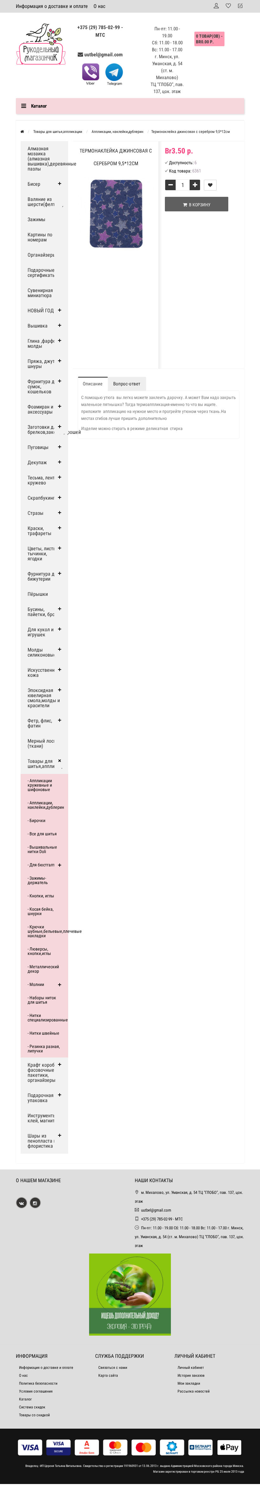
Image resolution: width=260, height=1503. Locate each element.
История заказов (191, 1375)
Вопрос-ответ (126, 384)
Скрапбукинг (41, 498)
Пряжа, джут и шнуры (43, 363)
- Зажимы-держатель (38, 880)
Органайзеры (42, 255)
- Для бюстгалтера (44, 864)
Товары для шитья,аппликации (47, 763)
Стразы (35, 513)
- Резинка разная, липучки (44, 1048)
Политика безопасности (38, 1383)
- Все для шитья (42, 833)
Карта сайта (108, 1375)
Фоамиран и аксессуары (40, 409)
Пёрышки (38, 594)
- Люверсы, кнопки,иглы (39, 951)
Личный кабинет (191, 1367)
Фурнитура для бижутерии (44, 576)
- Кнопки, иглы (41, 895)
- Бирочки (36, 820)
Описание (92, 384)
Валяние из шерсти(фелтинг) (46, 201)
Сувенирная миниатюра (40, 292)
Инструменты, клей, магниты (43, 1118)
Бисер (34, 184)
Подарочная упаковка (41, 1097)
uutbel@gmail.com (103, 55)
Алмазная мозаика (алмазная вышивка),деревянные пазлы (48, 159)
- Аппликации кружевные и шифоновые (40, 785)
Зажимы (36, 219)
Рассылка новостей (194, 1391)
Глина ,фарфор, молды (43, 343)
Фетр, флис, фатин (40, 723)
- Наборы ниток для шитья (42, 1000)
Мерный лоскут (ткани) (44, 743)
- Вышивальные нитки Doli (42, 849)
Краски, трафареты (39, 530)
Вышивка (38, 326)
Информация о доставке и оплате (52, 6)
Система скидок (32, 1407)
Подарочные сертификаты (42, 272)
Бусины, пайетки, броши (44, 611)
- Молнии (36, 984)
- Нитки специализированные (48, 1017)
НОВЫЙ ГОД (41, 311)
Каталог (25, 1399)
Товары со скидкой (34, 1415)
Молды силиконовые (42, 652)
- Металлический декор (43, 969)
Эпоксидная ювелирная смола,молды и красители (44, 697)
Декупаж (37, 462)
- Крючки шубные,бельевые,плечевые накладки (48, 931)
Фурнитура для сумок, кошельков (44, 386)
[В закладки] (210, 185)
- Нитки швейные (43, 1033)
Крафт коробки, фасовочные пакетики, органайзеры (44, 1072)
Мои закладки (189, 1383)
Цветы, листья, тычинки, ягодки (43, 554)
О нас (99, 6)
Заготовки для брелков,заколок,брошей (48, 429)
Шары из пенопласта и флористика (42, 1141)
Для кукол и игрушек (41, 632)
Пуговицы (38, 447)
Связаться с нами (112, 1367)
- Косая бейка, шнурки (41, 911)
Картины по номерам (40, 237)
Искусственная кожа (44, 672)
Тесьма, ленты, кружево (43, 480)
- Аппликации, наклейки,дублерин (46, 805)
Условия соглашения (36, 1391)
